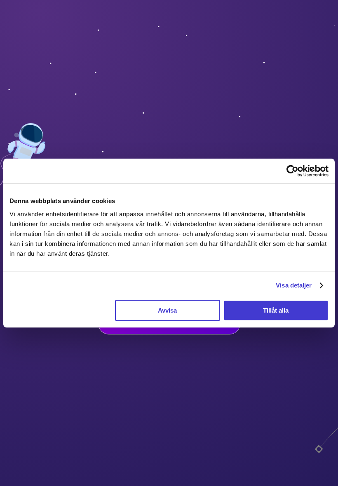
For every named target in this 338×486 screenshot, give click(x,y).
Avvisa (167, 310)
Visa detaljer (294, 285)
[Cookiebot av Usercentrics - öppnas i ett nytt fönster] (292, 171)
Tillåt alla (276, 310)
